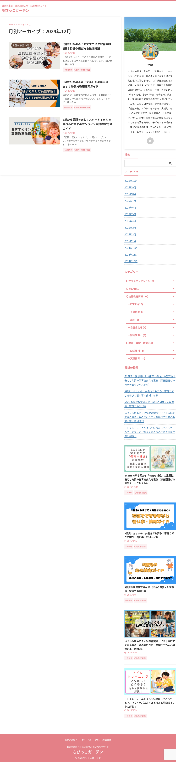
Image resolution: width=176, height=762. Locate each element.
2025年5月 (130, 214)
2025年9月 (130, 187)
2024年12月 (131, 248)
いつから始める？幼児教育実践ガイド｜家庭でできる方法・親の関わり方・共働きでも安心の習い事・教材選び (149, 417)
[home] (150, 140)
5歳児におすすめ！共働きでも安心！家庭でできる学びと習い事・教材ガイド (149, 393)
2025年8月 (130, 194)
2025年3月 (130, 227)
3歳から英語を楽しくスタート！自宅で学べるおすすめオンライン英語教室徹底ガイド (87, 124)
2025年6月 (130, 207)
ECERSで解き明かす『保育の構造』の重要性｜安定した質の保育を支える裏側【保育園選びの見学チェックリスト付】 (149, 380)
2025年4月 (130, 221)
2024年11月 (131, 254)
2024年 (20, 24)
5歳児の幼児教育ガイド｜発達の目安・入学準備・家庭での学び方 (149, 404)
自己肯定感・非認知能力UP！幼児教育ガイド (88, 746)
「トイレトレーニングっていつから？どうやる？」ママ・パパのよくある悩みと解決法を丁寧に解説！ (149, 432)
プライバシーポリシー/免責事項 (96, 739)
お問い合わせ (71, 739)
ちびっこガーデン (15, 10)
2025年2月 (130, 234)
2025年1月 (130, 241)
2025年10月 (131, 180)
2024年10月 (131, 261)
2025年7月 (130, 201)
